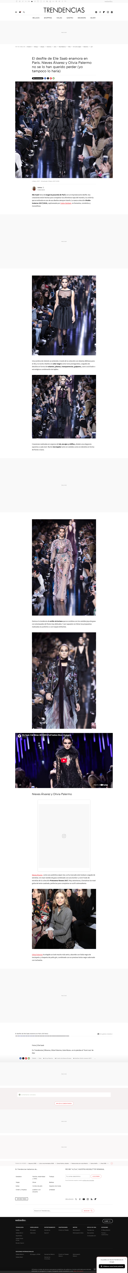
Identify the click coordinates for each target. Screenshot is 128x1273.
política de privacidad (88, 1180)
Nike (69, 46)
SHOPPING (48, 18)
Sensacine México (49, 1254)
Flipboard (104, 12)
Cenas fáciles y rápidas (63, 1163)
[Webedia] (20, 1220)
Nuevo (20, 12)
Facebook (100, 12)
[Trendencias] (64, 10)
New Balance (62, 46)
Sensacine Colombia (47, 1258)
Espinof (46, 1233)
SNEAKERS (82, 18)
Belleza (51, 1182)
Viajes (18, 1182)
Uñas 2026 (103, 1163)
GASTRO (70, 18)
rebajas (42, 46)
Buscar (23, 12)
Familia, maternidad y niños (38, 1177)
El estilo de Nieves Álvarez (63, 1058)
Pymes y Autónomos (104, 1233)
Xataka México (20, 1254)
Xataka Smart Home (19, 1239)
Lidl (91, 46)
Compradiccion (91, 1235)
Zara (55, 46)
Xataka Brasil (19, 1257)
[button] (40, 187)
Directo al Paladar (64, 1230)
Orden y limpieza (21, 1189)
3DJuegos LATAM (35, 1254)
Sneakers (19, 1176)
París (40, 1058)
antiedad (52, 1189)
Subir (106, 1221)
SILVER (92, 18)
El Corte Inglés (77, 46)
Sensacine (47, 1230)
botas (17, 1186)
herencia (49, 46)
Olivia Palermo (37, 954)
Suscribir (96, 1176)
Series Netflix (94, 1163)
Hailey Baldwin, (66, 203)
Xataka (17, 1230)
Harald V (29, 46)
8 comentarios (38, 78)
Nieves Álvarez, (37, 875)
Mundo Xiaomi (20, 1243)
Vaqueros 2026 (32, 1163)
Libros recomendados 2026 (46, 1163)
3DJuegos (33, 1230)
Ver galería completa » (106, 1034)
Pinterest (96, 12)
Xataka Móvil (19, 1233)
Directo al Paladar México (64, 1255)
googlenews (111, 12)
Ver (65, 1103)
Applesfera (19, 1235)
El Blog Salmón (105, 1230)
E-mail (54, 78)
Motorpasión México (76, 1255)
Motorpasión (76, 1230)
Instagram (107, 12)
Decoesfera (90, 1233)
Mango (36, 46)
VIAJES (59, 18)
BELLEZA (36, 18)
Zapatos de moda (55, 1186)
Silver (34, 1182)
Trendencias (90, 1230)
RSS (91, 1198)
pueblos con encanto (36, 1191)
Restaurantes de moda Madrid (80, 1163)
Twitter (48, 78)
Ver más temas (21, 1199)
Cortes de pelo (37, 1186)
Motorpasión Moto (78, 1233)
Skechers (85, 46)
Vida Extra (33, 1233)
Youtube (83, 1198)
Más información (78, 1271)
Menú (16, 12)
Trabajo (51, 1176)
